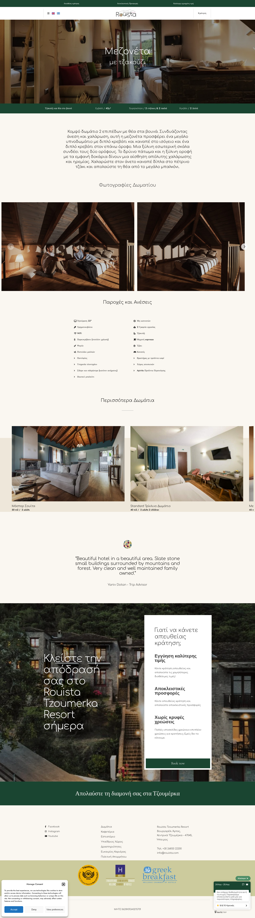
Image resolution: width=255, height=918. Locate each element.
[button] (63, 884)
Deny (34, 909)
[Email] (247, 884)
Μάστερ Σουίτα (23, 506)
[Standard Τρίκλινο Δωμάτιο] (186, 463)
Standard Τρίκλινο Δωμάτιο (150, 506)
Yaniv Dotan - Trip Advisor (127, 584)
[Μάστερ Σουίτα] (68, 463)
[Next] (244, 246)
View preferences (54, 909)
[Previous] (10, 246)
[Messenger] (243, 884)
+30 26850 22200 (172, 848)
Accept (13, 909)
